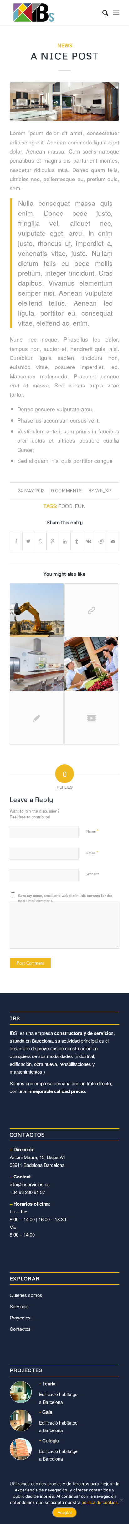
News (64, 45)
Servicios (19, 1306)
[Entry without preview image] (37, 718)
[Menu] (116, 12)
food (65, 506)
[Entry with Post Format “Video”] (91, 718)
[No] (121, 1500)
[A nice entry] (37, 610)
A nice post (65, 56)
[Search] (102, 12)
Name (92, 831)
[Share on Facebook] (16, 541)
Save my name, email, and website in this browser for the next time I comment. (65, 898)
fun (80, 506)
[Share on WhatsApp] (40, 541)
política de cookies (99, 1502)
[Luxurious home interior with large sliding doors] (64, 101)
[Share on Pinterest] (53, 541)
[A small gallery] (37, 664)
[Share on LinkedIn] (65, 541)
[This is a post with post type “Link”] (91, 610)
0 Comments (66, 490)
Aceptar (65, 1512)
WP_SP (103, 490)
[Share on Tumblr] (77, 541)
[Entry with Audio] (91, 664)
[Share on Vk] (89, 541)
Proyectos (20, 1317)
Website (93, 874)
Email (92, 852)
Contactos (20, 1328)
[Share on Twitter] (28, 541)
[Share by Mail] (113, 541)
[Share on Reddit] (101, 541)
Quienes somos (26, 1295)
